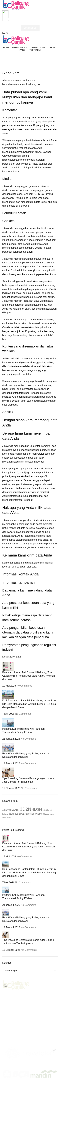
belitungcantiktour (12, 1144)
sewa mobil (39, 813)
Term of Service (26, 1089)
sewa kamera (26, 813)
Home (5, 62)
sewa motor (49, 814)
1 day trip (7, 809)
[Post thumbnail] (8, 666)
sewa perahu (7, 817)
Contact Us (30, 28)
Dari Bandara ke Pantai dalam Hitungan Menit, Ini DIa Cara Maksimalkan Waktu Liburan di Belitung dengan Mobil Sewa (29, 704)
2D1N (15, 809)
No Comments (24, 685)
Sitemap (11, 1089)
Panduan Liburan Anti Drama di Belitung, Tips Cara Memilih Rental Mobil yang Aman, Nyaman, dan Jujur (28, 676)
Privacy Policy (44, 1089)
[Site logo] (15, 5)
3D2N (25, 809)
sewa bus (13, 813)
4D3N (37, 809)
